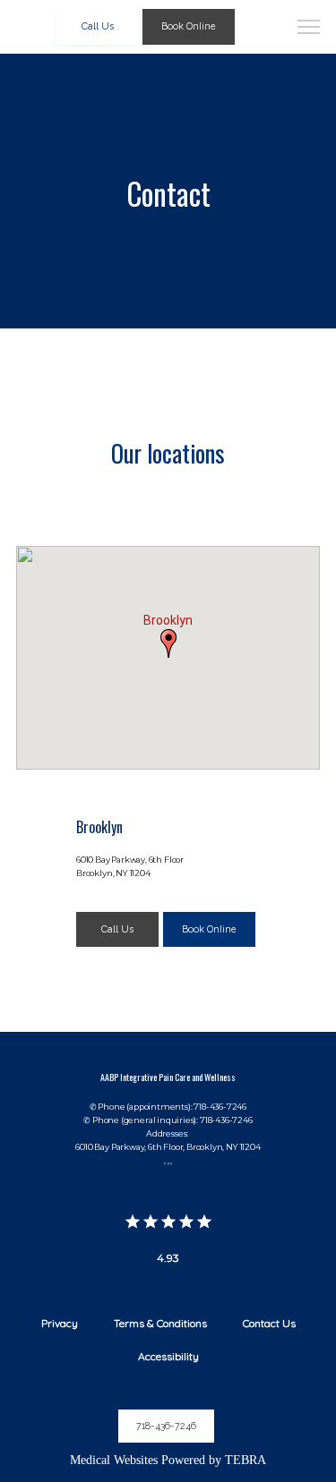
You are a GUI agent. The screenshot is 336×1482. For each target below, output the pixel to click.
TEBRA (245, 1460)
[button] (309, 29)
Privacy (59, 1323)
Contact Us (269, 1323)
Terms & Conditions (160, 1323)
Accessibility (168, 1356)
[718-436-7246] (168, 1449)
